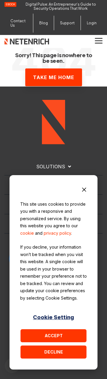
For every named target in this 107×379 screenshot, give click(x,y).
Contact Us (18, 23)
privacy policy (57, 233)
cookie (27, 233)
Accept (54, 335)
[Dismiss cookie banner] (84, 190)
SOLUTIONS (50, 166)
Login (92, 23)
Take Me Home (53, 77)
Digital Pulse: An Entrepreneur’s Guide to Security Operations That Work (61, 6)
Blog (43, 23)
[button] (99, 40)
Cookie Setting (53, 317)
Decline (53, 351)
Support (67, 23)
